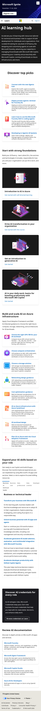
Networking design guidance (23, 378)
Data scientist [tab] (29, 484)
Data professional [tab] (21, 484)
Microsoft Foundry (11, 643)
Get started (9, 264)
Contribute (5, 705)
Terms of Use (6, 708)
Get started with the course (15, 230)
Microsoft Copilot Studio (13, 668)
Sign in (37, 21)
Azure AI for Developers (13, 681)
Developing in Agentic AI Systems (24, 133)
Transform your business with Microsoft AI (20, 501)
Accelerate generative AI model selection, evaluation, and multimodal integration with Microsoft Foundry (19, 541)
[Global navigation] (2, 20)
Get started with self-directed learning (18, 195)
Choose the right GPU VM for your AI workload (24, 336)
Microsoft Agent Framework (15, 656)
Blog (27, 703)
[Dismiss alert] (37, 3)
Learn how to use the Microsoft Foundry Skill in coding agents (23, 118)
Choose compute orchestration (23, 351)
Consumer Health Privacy (27, 705)
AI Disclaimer (6, 703)
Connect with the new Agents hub (23, 85)
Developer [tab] (36, 483)
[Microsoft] (20, 20)
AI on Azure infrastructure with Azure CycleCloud (23, 407)
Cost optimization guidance (22, 392)
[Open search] (32, 20)
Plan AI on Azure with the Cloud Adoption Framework (24, 437)
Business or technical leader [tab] (6, 486)
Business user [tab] (13, 484)
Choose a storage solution (21, 363)
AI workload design (19, 422)
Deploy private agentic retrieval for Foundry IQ (24, 102)
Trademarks (16, 708)
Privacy (13, 705)
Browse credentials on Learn (17, 619)
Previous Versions (18, 703)
